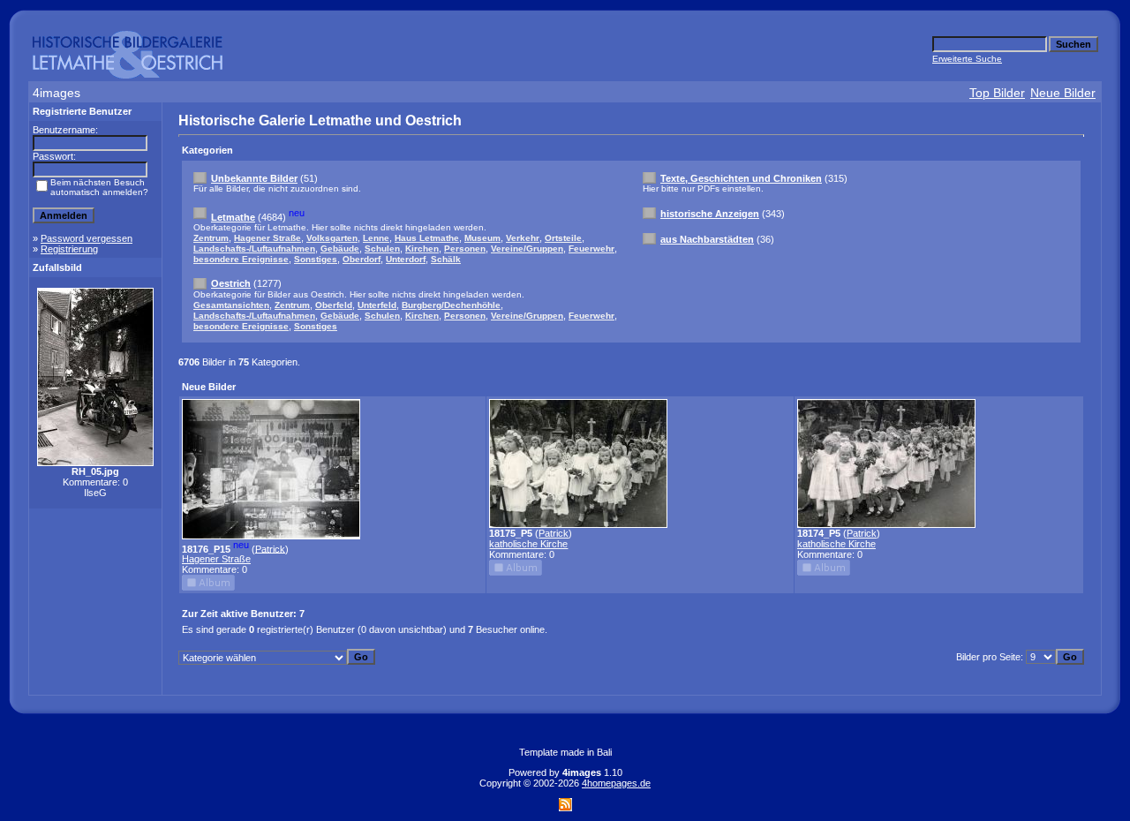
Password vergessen (86, 238)
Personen (465, 248)
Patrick (270, 548)
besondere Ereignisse (241, 259)
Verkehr (522, 238)
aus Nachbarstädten (707, 239)
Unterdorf (406, 259)
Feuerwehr (591, 248)
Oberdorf (361, 259)
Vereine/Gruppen (527, 248)
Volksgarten (332, 238)
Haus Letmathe (427, 238)
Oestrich (231, 283)
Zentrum (211, 238)
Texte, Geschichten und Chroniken (741, 178)
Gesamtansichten (231, 305)
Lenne (376, 238)
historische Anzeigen (709, 213)
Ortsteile (563, 238)
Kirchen (422, 248)
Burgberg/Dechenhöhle (451, 305)
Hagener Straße (267, 238)
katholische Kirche (528, 544)
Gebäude (339, 248)
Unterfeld (377, 305)
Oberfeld (333, 305)
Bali (604, 752)
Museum (482, 238)
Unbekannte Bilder (254, 178)
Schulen (382, 248)
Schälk (446, 259)
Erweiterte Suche (967, 59)
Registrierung (69, 249)
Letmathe (233, 217)
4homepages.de (616, 783)
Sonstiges (315, 259)
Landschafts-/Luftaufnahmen (254, 248)
